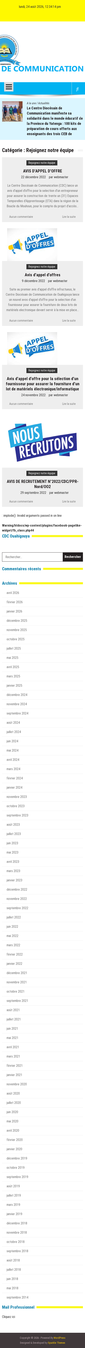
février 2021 (15, 1066)
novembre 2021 (17, 982)
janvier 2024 (14, 787)
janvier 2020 (14, 1149)
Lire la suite (69, 216)
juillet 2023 (14, 834)
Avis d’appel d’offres (42, 274)
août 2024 (13, 723)
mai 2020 (12, 1121)
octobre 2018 (16, 1242)
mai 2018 (12, 1288)
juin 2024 (12, 741)
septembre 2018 (17, 1251)
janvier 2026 (14, 611)
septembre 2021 (17, 1001)
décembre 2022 (17, 889)
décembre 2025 (17, 621)
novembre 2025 (17, 630)
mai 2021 (12, 1038)
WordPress (59, 1337)
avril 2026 (13, 593)
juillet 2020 (14, 1103)
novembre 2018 (17, 1232)
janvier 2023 (14, 880)
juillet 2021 (14, 1019)
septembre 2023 (17, 815)
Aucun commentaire (21, 216)
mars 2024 (13, 769)
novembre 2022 (17, 899)
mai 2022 (12, 936)
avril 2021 (13, 1047)
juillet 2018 (14, 1270)
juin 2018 (12, 1279)
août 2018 (13, 1260)
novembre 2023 (17, 797)
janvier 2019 (14, 1214)
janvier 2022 (14, 964)
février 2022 (15, 954)
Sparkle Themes (56, 1342)
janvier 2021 (14, 1075)
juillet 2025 (14, 648)
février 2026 (15, 602)
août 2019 (13, 1186)
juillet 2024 (14, 732)
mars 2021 (13, 1056)
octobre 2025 (16, 639)
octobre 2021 (16, 991)
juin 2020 (12, 1112)
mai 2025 (12, 658)
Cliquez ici (8, 1317)
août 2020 (13, 1093)
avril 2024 (13, 760)
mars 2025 (13, 676)
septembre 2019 (17, 1177)
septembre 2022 (17, 908)
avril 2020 (13, 1131)
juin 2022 (12, 927)
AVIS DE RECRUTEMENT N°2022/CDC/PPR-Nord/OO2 (42, 484)
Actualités (43, 103)
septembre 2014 (17, 1297)
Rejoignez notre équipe (41, 162)
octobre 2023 (16, 806)
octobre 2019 (16, 1168)
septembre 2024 (17, 713)
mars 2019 (13, 1205)
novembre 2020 (17, 1084)
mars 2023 (13, 871)
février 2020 (15, 1140)
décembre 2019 (17, 1158)
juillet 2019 (14, 1195)
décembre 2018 (17, 1223)
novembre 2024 (17, 704)
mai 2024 (12, 750)
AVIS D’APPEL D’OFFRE (42, 171)
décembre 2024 (17, 695)
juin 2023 (12, 843)
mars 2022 (13, 945)
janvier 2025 (14, 685)
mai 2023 (12, 852)
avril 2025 (13, 667)
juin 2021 (12, 1029)
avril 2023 (13, 862)
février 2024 (15, 778)
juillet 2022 (14, 917)
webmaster (61, 177)
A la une (31, 103)
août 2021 (13, 1010)
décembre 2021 (17, 973)
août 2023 (13, 825)
